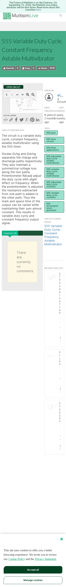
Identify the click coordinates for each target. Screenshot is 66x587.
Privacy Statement (45, 559)
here (38, 9)
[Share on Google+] (27, 120)
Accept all (33, 569)
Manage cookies (33, 580)
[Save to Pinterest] (32, 120)
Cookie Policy (16, 559)
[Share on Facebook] (16, 120)
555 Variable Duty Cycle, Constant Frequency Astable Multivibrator (53, 235)
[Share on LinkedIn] (37, 120)
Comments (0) (9, 233)
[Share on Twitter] (21, 120)
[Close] (62, 539)
